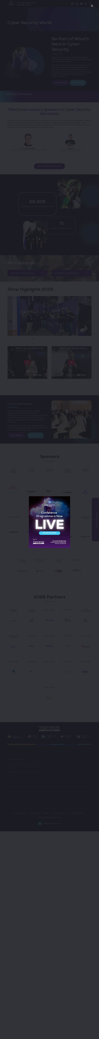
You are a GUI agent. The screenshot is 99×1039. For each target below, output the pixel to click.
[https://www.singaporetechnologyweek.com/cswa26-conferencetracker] (49, 547)
